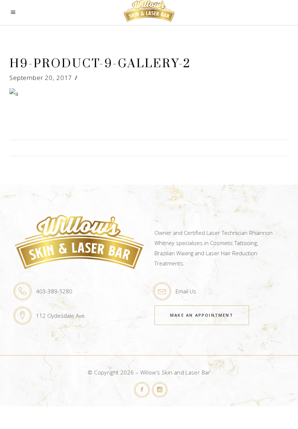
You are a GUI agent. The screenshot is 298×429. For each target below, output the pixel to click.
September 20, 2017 (40, 77)
